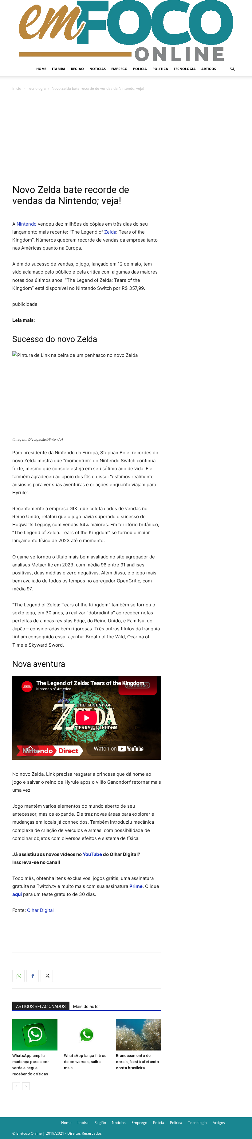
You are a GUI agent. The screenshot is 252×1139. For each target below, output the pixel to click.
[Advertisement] (126, 138)
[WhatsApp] (18, 976)
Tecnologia (185, 68)
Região (77, 68)
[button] (232, 69)
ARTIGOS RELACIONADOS (41, 1006)
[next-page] (26, 1086)
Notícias (97, 68)
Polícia (140, 68)
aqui (17, 894)
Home (41, 68)
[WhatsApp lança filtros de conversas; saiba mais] (86, 1034)
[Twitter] (47, 976)
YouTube (92, 854)
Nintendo (27, 224)
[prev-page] (16, 1086)
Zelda (110, 232)
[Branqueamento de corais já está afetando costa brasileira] (138, 1034)
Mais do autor (86, 1006)
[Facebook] (32, 976)
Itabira (58, 68)
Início (16, 88)
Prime (136, 886)
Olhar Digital (40, 910)
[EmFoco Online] (126, 30)
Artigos (208, 68)
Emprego (119, 68)
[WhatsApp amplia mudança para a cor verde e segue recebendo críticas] (34, 1034)
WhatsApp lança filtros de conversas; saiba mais (85, 1061)
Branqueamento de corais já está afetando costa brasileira (137, 1061)
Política (160, 68)
